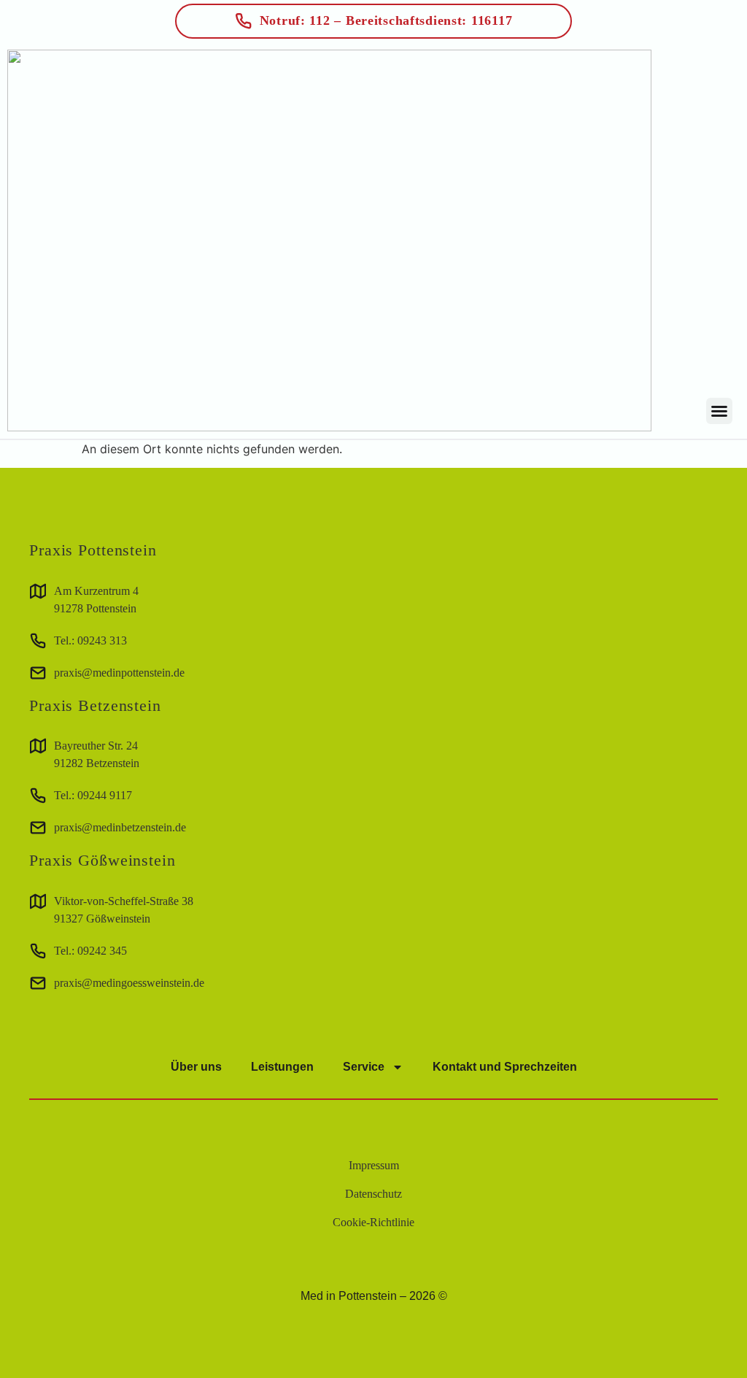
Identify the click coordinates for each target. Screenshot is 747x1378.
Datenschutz (373, 1194)
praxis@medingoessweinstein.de (129, 983)
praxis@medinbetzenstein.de (120, 827)
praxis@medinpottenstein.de (119, 672)
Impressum (374, 1165)
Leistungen (282, 1067)
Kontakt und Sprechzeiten (505, 1067)
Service (363, 1067)
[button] (719, 411)
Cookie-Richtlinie (373, 1222)
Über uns (196, 1067)
